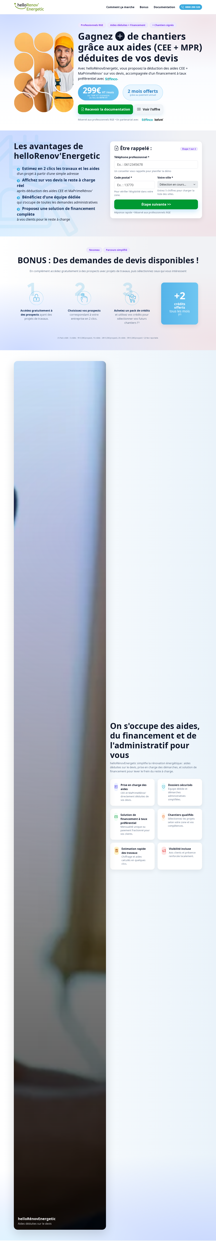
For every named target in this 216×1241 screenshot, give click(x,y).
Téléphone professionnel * (131, 157)
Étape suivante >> (156, 204)
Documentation (164, 7)
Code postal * (123, 177)
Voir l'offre (151, 109)
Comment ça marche (120, 7)
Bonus (144, 7)
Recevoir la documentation (107, 109)
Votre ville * (165, 177)
